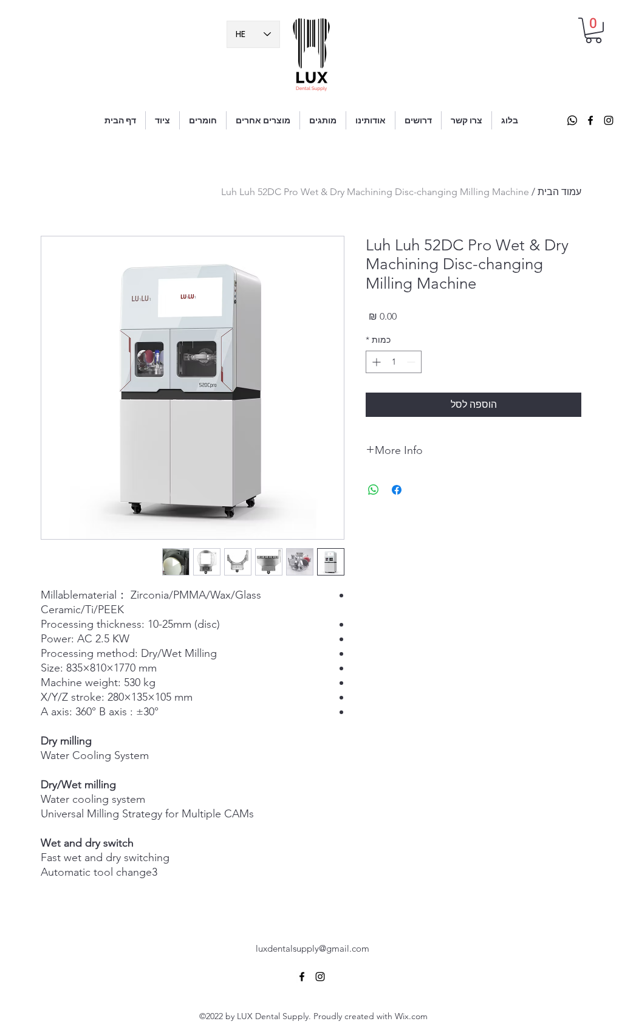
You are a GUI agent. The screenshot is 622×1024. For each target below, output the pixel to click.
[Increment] (375, 362)
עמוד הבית (559, 192)
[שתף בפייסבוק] (396, 490)
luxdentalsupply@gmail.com (312, 948)
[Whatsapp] (572, 120)
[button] (593, 30)
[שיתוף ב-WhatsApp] (373, 490)
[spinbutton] (394, 362)
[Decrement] (412, 362)
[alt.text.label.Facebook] (590, 120)
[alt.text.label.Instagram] (609, 120)
